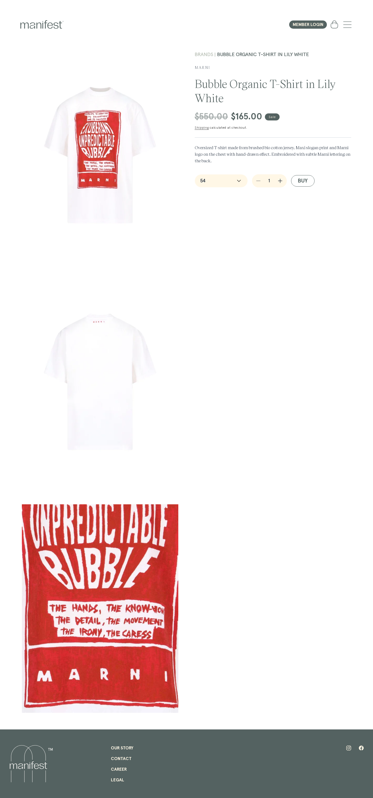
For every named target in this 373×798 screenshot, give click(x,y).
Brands (204, 54)
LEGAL (117, 780)
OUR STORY (122, 748)
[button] (347, 25)
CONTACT (121, 758)
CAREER (119, 769)
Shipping (202, 127)
